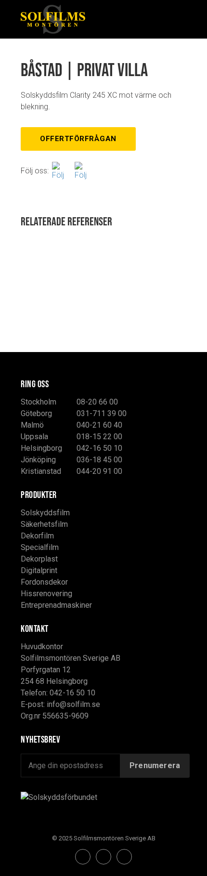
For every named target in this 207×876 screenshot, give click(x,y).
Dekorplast (39, 558)
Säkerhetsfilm (44, 524)
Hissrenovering (46, 593)
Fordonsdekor (44, 582)
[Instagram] (84, 170)
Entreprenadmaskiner (56, 605)
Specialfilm (40, 547)
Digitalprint (39, 570)
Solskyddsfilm (45, 512)
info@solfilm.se (73, 704)
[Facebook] (61, 170)
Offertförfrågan (78, 138)
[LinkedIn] (124, 856)
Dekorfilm (37, 535)
